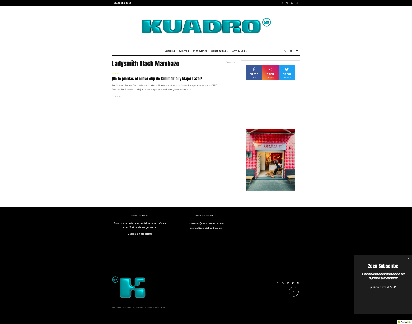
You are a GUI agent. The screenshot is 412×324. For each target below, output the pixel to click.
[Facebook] (282, 3)
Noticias (169, 51)
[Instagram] (292, 3)
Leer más (116, 96)
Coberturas (218, 51)
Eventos (184, 51)
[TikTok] (297, 3)
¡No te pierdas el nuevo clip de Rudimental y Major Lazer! (157, 78)
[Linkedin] (297, 283)
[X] (287, 3)
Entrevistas (200, 51)
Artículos (238, 51)
